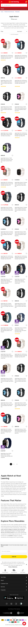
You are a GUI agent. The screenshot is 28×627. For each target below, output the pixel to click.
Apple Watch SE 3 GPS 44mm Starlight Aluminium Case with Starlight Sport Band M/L (21, 257)
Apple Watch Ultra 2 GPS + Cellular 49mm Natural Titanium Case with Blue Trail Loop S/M (6, 455)
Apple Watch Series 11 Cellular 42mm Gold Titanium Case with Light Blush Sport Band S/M (21, 184)
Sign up (14, 556)
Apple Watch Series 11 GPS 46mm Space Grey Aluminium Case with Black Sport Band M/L (7, 404)
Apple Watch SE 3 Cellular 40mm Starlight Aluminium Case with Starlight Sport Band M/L (7, 305)
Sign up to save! (4, 545)
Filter (2, 31)
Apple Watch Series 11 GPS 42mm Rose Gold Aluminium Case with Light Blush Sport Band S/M (20, 108)
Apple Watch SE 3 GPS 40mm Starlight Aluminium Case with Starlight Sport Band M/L (7, 184)
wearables (10, 535)
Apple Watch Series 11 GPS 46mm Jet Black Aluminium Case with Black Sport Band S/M (20, 305)
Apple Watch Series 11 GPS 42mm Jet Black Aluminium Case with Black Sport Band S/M (6, 108)
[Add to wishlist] (12, 53)
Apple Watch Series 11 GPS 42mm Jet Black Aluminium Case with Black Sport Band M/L (20, 380)
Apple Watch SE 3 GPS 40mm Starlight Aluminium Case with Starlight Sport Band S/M (7, 57)
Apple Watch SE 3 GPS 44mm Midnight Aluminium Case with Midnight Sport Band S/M (7, 257)
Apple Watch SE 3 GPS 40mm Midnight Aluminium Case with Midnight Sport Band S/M (21, 82)
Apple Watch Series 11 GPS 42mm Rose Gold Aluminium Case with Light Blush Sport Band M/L (20, 233)
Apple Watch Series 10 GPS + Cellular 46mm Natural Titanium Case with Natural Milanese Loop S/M (7, 281)
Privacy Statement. (12, 566)
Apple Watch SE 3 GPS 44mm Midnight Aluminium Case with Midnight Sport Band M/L (21, 134)
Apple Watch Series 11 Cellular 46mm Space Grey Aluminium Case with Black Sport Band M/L (7, 233)
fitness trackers (10, 532)
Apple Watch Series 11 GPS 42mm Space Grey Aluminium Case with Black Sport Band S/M (21, 404)
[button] (24, 623)
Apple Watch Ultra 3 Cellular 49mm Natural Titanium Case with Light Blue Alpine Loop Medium (7, 329)
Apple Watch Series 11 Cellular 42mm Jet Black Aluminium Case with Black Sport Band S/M (21, 209)
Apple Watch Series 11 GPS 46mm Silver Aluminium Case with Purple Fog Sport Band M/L (7, 160)
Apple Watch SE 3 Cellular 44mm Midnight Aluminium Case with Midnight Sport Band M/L (6, 431)
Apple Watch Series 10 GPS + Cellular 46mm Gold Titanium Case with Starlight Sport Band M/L (7, 380)
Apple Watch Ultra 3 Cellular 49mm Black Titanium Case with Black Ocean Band (6, 134)
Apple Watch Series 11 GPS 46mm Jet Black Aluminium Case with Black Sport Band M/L (6, 82)
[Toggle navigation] (1, 2)
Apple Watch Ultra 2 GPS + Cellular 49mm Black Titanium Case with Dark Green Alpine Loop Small (7, 356)
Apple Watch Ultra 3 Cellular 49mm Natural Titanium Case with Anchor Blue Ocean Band (7, 209)
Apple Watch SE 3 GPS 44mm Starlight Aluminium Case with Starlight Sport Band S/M (21, 355)
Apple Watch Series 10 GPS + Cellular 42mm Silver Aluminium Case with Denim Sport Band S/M (21, 329)
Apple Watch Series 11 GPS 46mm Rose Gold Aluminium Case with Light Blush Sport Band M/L (20, 431)
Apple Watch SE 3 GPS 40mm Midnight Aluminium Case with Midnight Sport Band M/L (21, 57)
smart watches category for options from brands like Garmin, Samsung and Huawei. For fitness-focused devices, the (13, 531)
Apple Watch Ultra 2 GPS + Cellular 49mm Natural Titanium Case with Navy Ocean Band (20, 281)
